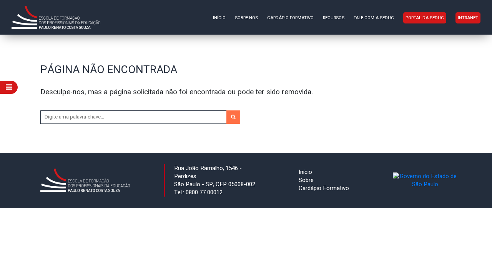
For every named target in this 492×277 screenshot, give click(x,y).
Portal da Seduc (425, 18)
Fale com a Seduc (374, 18)
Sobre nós (246, 18)
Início (219, 18)
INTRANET (468, 18)
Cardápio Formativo (290, 18)
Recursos (333, 18)
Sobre (306, 180)
